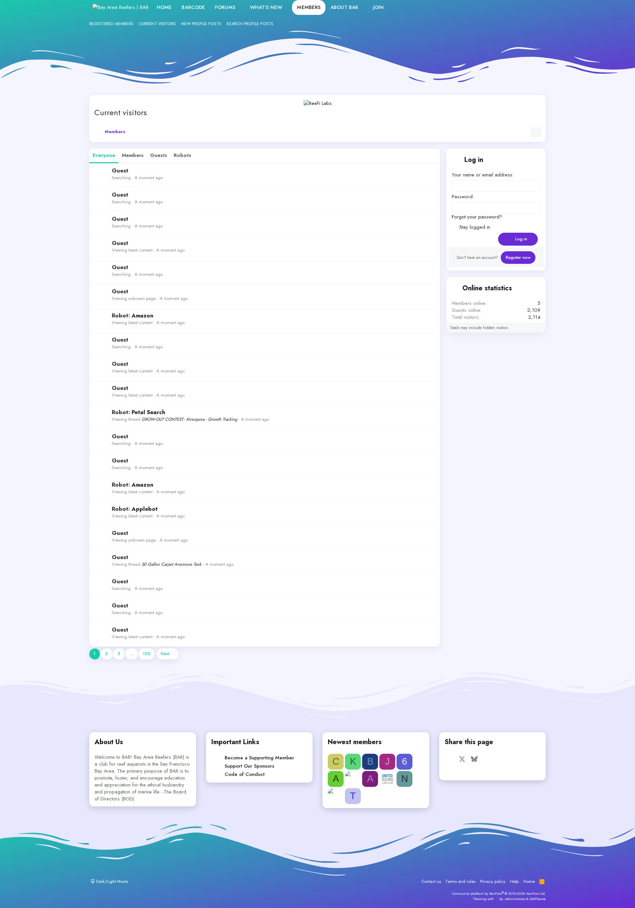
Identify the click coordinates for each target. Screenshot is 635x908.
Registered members (111, 24)
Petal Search (148, 412)
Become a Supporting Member (259, 757)
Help (514, 881)
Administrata (515, 898)
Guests (158, 155)
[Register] (521, 7)
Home (164, 7)
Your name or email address (482, 174)
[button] (240, 7)
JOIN (378, 7)
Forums (225, 7)
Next (165, 653)
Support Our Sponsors (249, 766)
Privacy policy (492, 881)
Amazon (142, 315)
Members (308, 7)
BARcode (193, 7)
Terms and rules (460, 881)
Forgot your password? (477, 216)
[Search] (535, 7)
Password (462, 196)
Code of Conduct (245, 774)
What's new (266, 7)
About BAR (344, 7)
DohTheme (537, 898)
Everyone (104, 155)
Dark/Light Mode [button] (111, 881)
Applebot (145, 509)
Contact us (431, 881)
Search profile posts (250, 24)
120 (146, 653)
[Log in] (507, 7)
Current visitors (157, 24)
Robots (182, 155)
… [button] (131, 653)
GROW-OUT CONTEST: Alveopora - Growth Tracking (189, 419)
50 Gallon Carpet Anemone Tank (171, 564)
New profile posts (201, 24)
